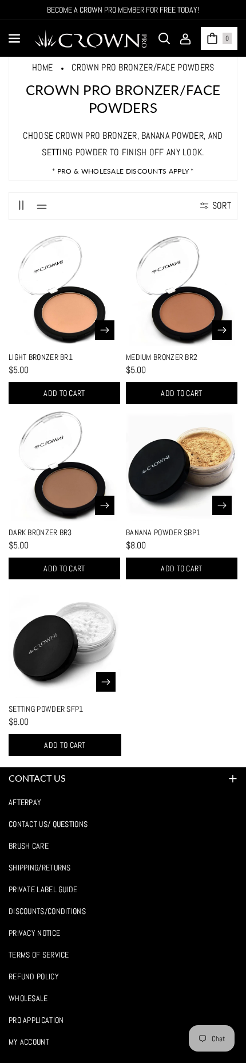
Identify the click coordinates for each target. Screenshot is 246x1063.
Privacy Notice (34, 933)
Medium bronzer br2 (161, 357)
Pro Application (36, 1020)
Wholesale (28, 998)
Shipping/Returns (40, 867)
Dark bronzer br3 (40, 532)
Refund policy (34, 976)
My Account (29, 1042)
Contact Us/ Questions (48, 824)
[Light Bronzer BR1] (64, 290)
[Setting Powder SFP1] (65, 641)
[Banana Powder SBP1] (181, 465)
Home (42, 67)
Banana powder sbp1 (163, 532)
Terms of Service (39, 955)
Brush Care (29, 846)
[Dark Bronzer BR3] (64, 465)
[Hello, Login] (185, 38)
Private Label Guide (43, 889)
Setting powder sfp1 (46, 709)
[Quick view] (104, 330)
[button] (15, 38)
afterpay (25, 802)
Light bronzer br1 (41, 357)
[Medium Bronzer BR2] (181, 290)
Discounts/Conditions (47, 911)
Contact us (37, 777)
